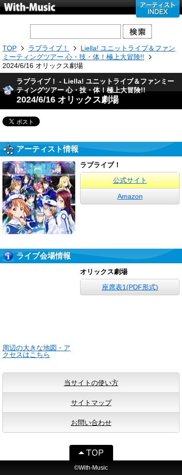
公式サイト (130, 180)
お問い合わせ (91, 422)
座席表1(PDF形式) (130, 287)
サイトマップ (91, 403)
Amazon (130, 196)
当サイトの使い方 (91, 383)
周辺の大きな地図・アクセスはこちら (36, 351)
